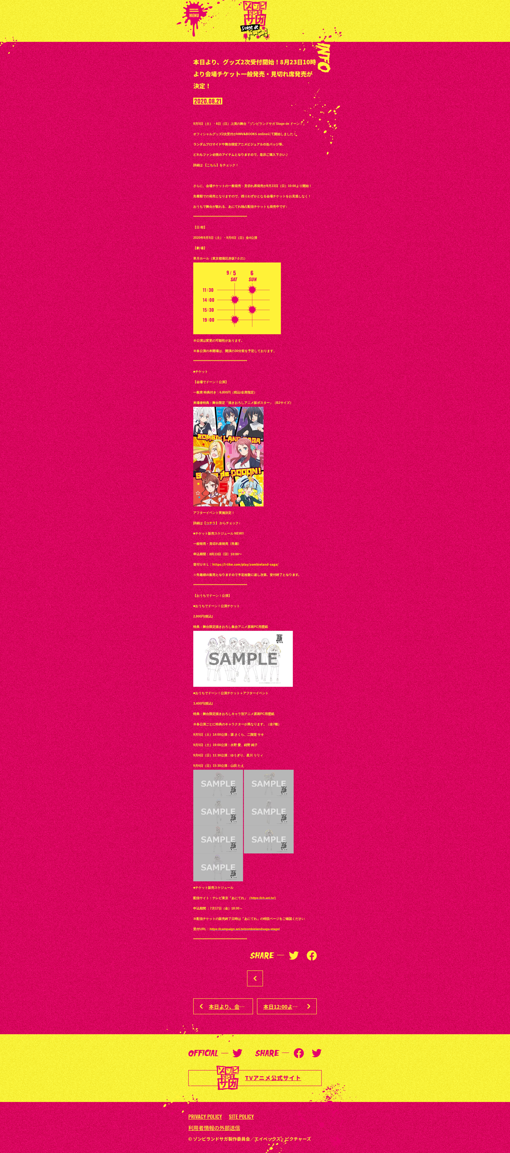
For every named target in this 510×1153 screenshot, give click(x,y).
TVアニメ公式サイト (273, 1078)
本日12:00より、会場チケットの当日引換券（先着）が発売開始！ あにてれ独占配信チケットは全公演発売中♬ (290, 1006)
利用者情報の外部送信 (214, 1127)
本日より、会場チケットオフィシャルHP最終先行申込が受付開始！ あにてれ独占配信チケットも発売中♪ (231, 1006)
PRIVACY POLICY (205, 1116)
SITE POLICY (241, 1116)
